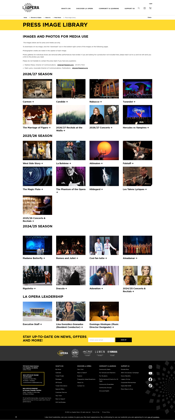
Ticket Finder (60, 376)
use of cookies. (153, 417)
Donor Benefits (126, 376)
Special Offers (60, 389)
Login (150, 3)
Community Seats (104, 369)
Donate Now (125, 369)
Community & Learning (107, 366)
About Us (80, 382)
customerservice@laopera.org (32, 382)
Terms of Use (95, 412)
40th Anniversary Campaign (130, 372)
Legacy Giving (125, 379)
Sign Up (123, 340)
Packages (58, 379)
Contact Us (80, 386)
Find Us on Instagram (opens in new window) (150, 367)
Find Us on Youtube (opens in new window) (150, 373)
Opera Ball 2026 (126, 386)
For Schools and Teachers (107, 372)
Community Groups (105, 387)
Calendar (58, 372)
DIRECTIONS (27, 370)
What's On (59, 366)
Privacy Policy (106, 412)
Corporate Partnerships (128, 382)
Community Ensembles (106, 384)
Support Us (125, 366)
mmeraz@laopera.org (65, 65)
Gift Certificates (61, 402)
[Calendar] (144, 8)
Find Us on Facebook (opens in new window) (150, 379)
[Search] (139, 11)
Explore (79, 376)
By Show (58, 369)
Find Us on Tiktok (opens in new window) (150, 385)
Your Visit (59, 395)
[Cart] (150, 8)
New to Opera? (60, 399)
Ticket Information (61, 386)
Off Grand (59, 382)
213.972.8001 (27, 377)
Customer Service (61, 392)
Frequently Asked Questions (86, 379)
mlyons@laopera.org (80, 68)
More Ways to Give (127, 389)
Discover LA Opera (84, 366)
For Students (103, 376)
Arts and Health (104, 391)
